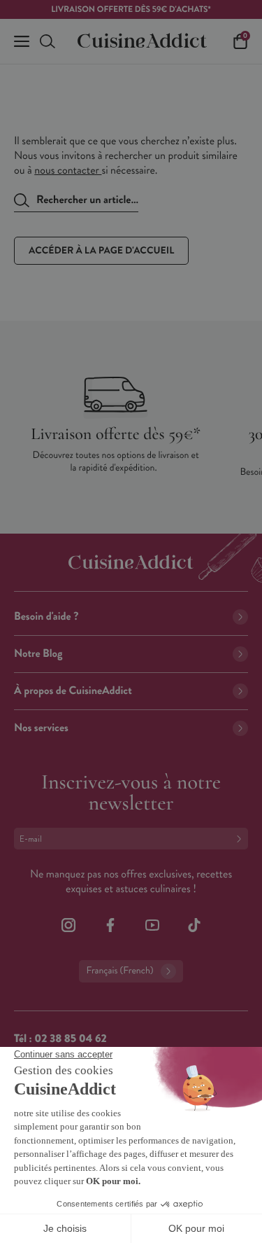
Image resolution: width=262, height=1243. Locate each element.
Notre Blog (38, 654)
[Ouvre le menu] (21, 41)
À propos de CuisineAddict (73, 691)
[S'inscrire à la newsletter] (241, 838)
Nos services (41, 728)
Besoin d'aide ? (46, 617)
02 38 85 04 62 (70, 1039)
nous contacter (67, 170)
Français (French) (119, 971)
